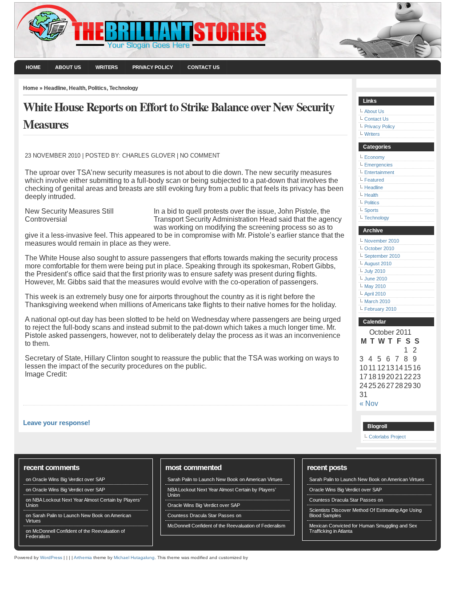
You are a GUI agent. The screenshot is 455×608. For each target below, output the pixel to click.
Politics (97, 88)
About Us (68, 67)
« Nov (368, 403)
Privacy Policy (152, 67)
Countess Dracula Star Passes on (204, 515)
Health (77, 88)
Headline (55, 88)
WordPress (51, 557)
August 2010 (377, 263)
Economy (374, 157)
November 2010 (381, 240)
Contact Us (204, 67)
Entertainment (379, 172)
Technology (123, 88)
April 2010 (375, 293)
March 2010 (377, 301)
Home (33, 67)
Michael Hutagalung (134, 557)
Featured (374, 179)
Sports (371, 210)
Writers (107, 67)
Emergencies (378, 164)
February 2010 (380, 309)
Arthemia (83, 557)
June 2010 (375, 278)
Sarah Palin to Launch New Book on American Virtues (225, 479)
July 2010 (374, 271)
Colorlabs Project (387, 436)
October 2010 (379, 248)
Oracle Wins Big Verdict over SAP (68, 479)
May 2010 (375, 286)
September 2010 (382, 256)
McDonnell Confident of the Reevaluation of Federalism (226, 525)
